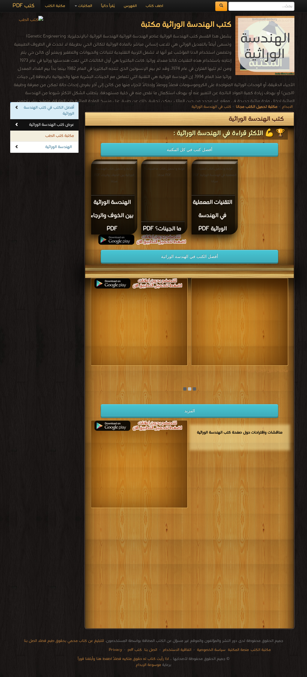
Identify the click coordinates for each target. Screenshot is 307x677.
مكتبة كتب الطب (59, 136)
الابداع (287, 106)
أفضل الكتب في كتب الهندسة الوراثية (49, 110)
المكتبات (84, 5)
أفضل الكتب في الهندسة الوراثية (189, 256)
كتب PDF (23, 6)
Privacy (115, 649)
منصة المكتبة (238, 649)
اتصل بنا (150, 649)
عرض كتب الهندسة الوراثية (51, 124)
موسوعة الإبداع (148, 664)
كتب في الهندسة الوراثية (211, 106)
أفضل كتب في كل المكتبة (189, 149)
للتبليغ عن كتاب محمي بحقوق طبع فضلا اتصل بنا (64, 640)
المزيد (189, 410)
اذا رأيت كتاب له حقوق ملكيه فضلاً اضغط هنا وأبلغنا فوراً (123, 658)
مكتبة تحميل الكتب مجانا (267, 370)
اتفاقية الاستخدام (176, 649)
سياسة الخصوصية (211, 649)
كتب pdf (135, 649)
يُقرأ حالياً (108, 5)
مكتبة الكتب (55, 5)
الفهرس (130, 5)
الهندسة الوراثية (58, 147)
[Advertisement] (189, 569)
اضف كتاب (154, 5)
